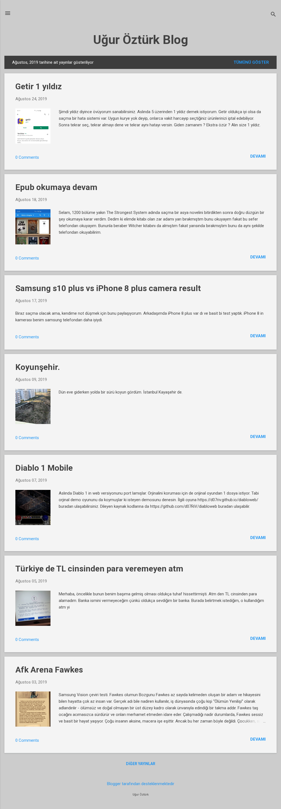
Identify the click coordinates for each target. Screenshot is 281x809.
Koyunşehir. (37, 367)
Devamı (258, 156)
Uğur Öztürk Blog (140, 39)
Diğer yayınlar (140, 763)
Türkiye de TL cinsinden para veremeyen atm (99, 568)
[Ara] (273, 15)
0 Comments (27, 157)
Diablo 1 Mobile (44, 468)
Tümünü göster (251, 62)
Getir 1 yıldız (38, 86)
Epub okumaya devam (56, 187)
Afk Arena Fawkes (49, 669)
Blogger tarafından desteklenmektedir (140, 783)
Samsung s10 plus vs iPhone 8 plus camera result (108, 288)
